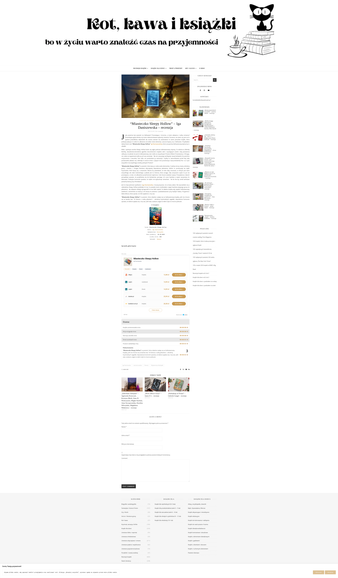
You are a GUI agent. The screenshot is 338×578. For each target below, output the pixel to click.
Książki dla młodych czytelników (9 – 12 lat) (168, 516)
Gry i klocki (190, 68)
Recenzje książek (139, 68)
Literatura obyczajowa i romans (149, 120)
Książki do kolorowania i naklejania (198, 520)
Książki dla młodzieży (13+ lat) (164, 520)
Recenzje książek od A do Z (201, 273)
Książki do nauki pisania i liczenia (198, 524)
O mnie (202, 68)
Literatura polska (138, 365)
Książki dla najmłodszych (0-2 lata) (165, 504)
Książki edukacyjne (193, 516)
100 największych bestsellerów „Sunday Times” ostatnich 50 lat (202, 251)
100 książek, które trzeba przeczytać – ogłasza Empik (204, 243)
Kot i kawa (124, 520)
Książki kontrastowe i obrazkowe (198, 532)
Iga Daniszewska (127, 365)
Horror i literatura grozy (128, 516)
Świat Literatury (175, 68)
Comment (124, 458)
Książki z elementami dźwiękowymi (198, 536)
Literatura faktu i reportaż (129, 532)
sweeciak (125, 369)
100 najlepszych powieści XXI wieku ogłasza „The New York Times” (203, 259)
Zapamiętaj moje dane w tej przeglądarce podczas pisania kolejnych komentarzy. (145, 455)
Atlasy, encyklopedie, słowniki (197, 504)
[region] (169, 571)
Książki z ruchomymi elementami (198, 549)
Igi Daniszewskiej (156, 144)
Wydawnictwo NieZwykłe (157, 365)
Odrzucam (318, 572)
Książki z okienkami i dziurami (197, 545)
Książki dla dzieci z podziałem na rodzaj (205, 281)
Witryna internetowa (127, 444)
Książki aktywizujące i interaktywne (198, 512)
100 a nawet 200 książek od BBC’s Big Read (204, 267)
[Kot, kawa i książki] (169, 33)
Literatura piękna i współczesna (130, 545)
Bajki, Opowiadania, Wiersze (196, 508)
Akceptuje (330, 572)
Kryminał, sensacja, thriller (129, 524)
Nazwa (124, 427)
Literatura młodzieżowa (128, 536)
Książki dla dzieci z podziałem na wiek (204, 285)
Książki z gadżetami (194, 540)
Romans (146, 365)
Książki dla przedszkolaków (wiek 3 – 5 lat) (167, 508)
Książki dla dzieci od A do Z (201, 277)
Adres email (125, 435)
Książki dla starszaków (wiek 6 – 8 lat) (166, 512)
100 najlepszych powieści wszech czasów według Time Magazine (203, 235)
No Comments (159, 131)
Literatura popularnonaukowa (130, 549)
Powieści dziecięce (193, 553)
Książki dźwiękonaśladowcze (196, 528)
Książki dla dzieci (158, 68)
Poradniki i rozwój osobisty (129, 553)
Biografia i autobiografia (128, 504)
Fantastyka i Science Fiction (129, 508)
